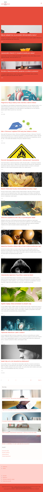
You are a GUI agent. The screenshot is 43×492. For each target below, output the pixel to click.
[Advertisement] (21, 17)
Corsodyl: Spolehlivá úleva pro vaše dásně (13, 421)
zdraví (2, 41)
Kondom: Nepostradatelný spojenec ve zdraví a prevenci (19, 71)
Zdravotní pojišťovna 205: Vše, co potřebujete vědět (18, 217)
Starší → (40, 380)
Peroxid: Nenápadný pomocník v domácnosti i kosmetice (20, 160)
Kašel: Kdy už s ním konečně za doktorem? (15, 361)
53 (30, 380)
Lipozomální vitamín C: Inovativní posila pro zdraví (17, 53)
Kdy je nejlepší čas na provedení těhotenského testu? (18, 35)
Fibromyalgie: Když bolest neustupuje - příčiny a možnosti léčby (19, 432)
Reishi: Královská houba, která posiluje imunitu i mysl (19, 189)
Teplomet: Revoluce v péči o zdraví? (13, 332)
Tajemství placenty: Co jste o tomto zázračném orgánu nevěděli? (19, 409)
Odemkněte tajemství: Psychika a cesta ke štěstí (17, 275)
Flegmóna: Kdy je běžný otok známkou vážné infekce (18, 102)
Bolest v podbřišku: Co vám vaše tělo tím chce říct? (15, 444)
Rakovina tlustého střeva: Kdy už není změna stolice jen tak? (21, 246)
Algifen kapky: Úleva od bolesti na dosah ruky (16, 304)
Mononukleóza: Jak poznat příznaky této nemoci (15, 398)
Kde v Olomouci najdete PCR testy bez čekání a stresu (19, 131)
